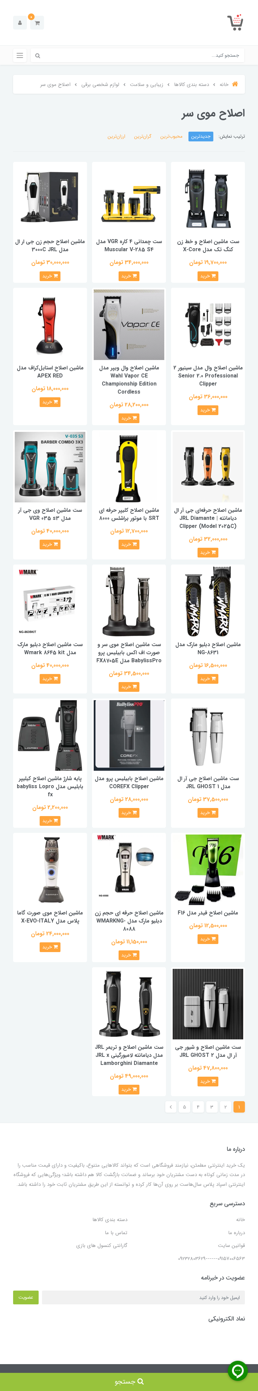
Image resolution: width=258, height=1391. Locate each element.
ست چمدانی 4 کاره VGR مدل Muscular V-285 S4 (129, 245)
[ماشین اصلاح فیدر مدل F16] (208, 869)
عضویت (25, 1297)
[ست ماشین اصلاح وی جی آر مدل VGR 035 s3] (50, 466)
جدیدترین (201, 136)
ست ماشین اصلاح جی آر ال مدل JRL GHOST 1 (208, 782)
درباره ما (236, 1233)
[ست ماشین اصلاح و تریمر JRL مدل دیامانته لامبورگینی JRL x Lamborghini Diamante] (129, 1003)
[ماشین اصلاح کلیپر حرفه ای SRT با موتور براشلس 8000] (129, 466)
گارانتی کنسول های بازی (101, 1246)
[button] (37, 23)
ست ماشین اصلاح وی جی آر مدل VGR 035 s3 (50, 514)
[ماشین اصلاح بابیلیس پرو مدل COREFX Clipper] (129, 735)
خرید (205, 276)
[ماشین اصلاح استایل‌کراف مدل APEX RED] (50, 324)
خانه (240, 1220)
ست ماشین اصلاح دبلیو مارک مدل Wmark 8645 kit (50, 648)
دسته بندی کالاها (109, 1220)
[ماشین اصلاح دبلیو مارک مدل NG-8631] (208, 601)
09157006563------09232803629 (211, 1259)
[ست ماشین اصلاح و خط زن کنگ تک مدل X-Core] (208, 198)
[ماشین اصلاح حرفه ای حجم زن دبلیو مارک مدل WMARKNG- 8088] (129, 869)
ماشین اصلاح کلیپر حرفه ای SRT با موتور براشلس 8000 (129, 514)
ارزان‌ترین (116, 136)
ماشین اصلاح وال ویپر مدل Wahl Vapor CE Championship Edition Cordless (129, 380)
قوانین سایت (231, 1246)
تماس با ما (116, 1233)
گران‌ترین (143, 136)
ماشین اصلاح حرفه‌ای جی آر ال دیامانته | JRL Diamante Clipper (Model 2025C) (208, 518)
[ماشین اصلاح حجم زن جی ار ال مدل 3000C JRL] (50, 198)
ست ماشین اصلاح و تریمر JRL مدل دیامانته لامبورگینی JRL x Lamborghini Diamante (129, 1055)
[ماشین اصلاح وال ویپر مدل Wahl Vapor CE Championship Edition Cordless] (129, 324)
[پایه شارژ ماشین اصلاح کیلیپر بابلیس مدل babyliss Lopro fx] (50, 735)
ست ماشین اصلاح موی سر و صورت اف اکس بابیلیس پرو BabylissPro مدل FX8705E (129, 652)
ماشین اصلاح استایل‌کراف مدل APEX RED (50, 372)
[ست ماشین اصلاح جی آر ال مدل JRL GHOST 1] (208, 735)
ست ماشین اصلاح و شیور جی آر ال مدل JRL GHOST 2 (208, 1051)
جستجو (126, 1382)
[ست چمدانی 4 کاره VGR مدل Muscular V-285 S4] (129, 198)
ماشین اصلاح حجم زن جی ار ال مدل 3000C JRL (50, 245)
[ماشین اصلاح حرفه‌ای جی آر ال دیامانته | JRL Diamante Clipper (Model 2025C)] (208, 466)
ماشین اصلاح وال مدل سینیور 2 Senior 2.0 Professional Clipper (208, 376)
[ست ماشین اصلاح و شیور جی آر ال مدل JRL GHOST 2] (208, 1003)
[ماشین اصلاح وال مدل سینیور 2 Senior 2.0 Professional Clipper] (208, 324)
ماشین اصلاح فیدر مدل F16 (208, 913)
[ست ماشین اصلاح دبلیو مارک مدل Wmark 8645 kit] (50, 601)
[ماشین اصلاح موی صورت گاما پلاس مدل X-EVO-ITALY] (50, 869)
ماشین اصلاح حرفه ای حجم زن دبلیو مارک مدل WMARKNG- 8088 (129, 921)
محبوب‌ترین (171, 136)
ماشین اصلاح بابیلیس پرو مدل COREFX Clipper (129, 782)
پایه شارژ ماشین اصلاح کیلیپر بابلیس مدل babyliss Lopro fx (50, 786)
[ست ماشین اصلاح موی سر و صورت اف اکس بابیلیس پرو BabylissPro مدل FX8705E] (129, 601)
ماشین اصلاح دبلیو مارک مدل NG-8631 (208, 648)
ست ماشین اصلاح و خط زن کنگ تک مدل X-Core (208, 245)
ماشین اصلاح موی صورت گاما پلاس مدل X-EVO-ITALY (50, 917)
